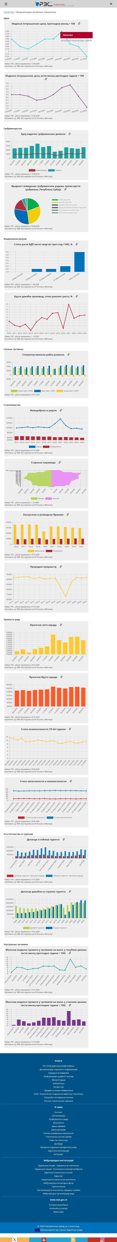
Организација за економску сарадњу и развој (58, 1190)
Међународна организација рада (58, 1193)
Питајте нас (58, 1087)
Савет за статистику (58, 1140)
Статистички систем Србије (58, 1136)
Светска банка (58, 1186)
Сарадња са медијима (58, 1073)
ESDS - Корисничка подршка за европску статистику (58, 1094)
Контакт (58, 1112)
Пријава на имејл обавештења (58, 1090)
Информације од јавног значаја (58, 1076)
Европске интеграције (58, 1151)
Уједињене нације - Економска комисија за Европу (58, 1169)
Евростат (58, 1176)
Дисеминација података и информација (58, 1069)
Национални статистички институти (58, 1179)
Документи (58, 1122)
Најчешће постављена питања (58, 1097)
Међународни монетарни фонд (58, 1183)
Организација (58, 1115)
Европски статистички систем (58, 1172)
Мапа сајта (58, 1212)
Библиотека (58, 1083)
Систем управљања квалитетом (58, 1133)
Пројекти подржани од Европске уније (58, 1147)
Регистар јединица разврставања (58, 1066)
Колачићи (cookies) (58, 1208)
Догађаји (58, 1143)
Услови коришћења (58, 1205)
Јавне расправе (58, 1129)
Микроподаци (58, 1080)
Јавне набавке (58, 1126)
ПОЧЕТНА (9, 12)
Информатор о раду (58, 1119)
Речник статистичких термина (58, 1101)
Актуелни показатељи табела (76, 40)
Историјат (58, 1154)
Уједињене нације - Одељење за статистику (58, 1165)
